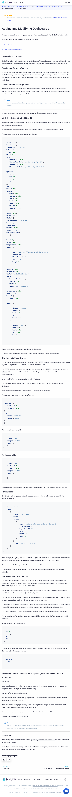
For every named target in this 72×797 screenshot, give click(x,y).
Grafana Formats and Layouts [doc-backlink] (15, 576)
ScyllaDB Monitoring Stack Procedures (48, 6)
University (37, 779)
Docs (20, 779)
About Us (57, 779)
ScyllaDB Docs (9, 6)
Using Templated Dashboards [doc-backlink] (17, 118)
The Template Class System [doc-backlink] (14, 358)
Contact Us (47, 779)
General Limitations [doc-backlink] (12, 56)
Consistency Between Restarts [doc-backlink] (15, 68)
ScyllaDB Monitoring (24, 6)
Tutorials (27, 779)
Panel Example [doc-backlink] (8, 492)
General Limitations (10, 45)
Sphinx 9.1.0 (42, 792)
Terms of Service (39, 786)
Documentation (18, 2)
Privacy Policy (51, 786)
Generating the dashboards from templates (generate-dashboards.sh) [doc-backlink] (32, 673)
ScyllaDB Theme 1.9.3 (55, 792)
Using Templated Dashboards (13, 49)
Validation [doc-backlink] (6, 735)
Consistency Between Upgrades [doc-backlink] (16, 84)
